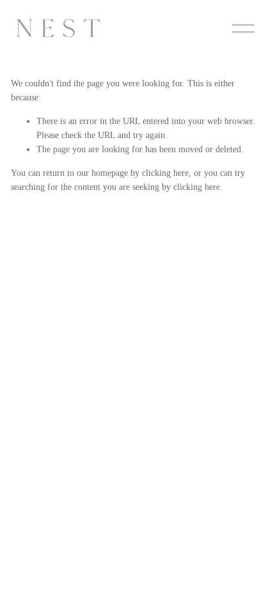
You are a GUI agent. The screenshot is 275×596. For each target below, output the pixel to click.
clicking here (165, 173)
